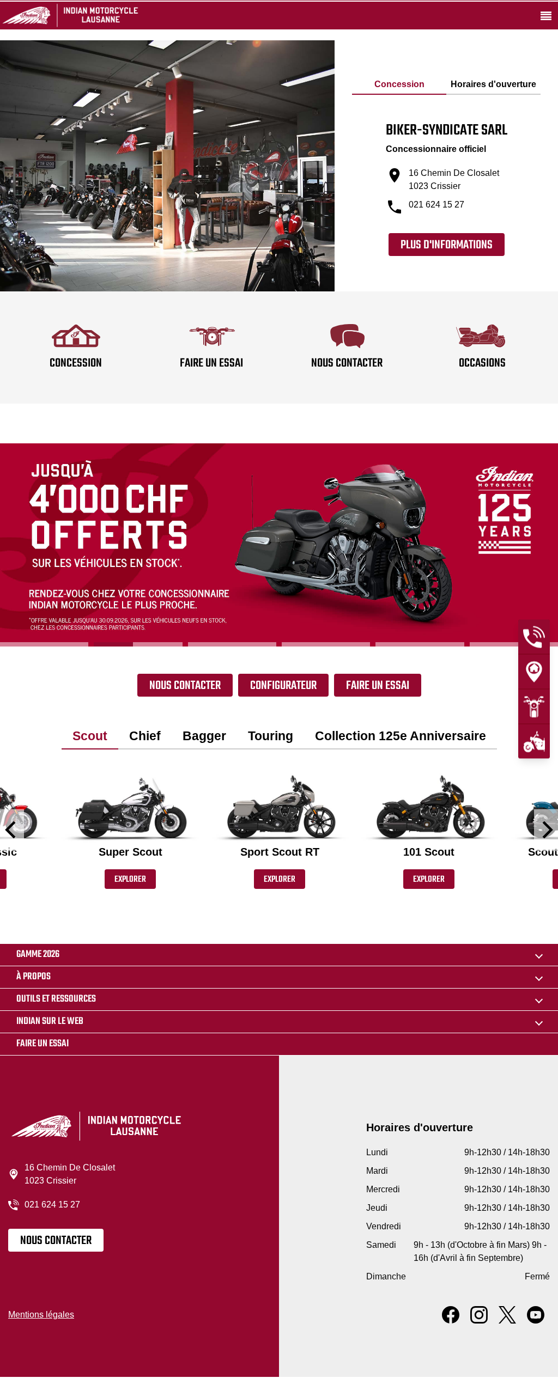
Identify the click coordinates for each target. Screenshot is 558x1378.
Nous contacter (185, 685)
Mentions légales (41, 1314)
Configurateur (283, 685)
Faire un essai (377, 685)
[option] (279, 545)
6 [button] (514, 644)
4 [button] (326, 644)
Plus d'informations (447, 245)
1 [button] (44, 644)
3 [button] (232, 644)
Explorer (130, 880)
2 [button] (138, 644)
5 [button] (419, 644)
